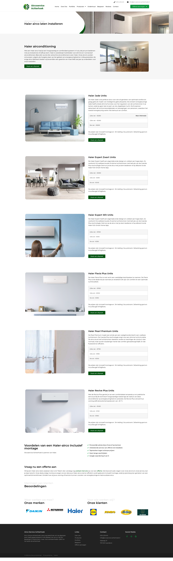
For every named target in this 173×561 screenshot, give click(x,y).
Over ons (64, 6)
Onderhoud (92, 6)
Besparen (100, 6)
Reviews (108, 6)
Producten (80, 6)
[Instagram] (131, 536)
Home (57, 6)
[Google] (136, 536)
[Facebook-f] (127, 536)
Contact (115, 6)
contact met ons (82, 471)
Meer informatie (141, 116)
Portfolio (72, 6)
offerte (99, 471)
